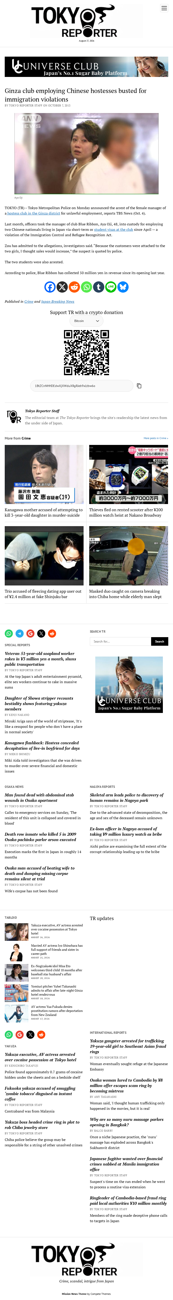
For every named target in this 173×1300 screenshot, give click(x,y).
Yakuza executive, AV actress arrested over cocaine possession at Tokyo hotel (57, 929)
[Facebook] (50, 287)
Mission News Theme (74, 1293)
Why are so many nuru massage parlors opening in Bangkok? (127, 1122)
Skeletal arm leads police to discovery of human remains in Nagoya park (126, 797)
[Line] (110, 287)
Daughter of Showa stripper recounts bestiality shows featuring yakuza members (39, 703)
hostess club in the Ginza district (33, 213)
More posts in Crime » (156, 438)
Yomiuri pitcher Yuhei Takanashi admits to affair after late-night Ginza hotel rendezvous (57, 990)
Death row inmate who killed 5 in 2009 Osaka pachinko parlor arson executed (40, 836)
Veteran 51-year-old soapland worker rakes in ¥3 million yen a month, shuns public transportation (40, 659)
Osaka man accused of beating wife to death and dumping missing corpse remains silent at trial (40, 873)
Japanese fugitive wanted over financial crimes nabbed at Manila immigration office (126, 1164)
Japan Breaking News (57, 301)
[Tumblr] (98, 287)
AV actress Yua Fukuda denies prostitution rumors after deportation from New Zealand (57, 1011)
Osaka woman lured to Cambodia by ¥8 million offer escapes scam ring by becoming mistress (126, 1085)
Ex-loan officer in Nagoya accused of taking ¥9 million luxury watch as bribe (126, 831)
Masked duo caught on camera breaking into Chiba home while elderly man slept (125, 593)
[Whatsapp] (86, 287)
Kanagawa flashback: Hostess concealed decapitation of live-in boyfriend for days (42, 745)
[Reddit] (74, 287)
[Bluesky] (123, 287)
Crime (28, 301)
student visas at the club (113, 229)
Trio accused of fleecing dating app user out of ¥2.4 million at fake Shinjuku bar (43, 593)
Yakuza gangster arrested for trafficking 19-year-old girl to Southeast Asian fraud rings (128, 1046)
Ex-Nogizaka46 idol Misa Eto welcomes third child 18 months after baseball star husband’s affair (56, 970)
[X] (62, 287)
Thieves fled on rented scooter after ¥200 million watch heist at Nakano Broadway (126, 512)
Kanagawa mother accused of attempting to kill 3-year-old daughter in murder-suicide (44, 512)
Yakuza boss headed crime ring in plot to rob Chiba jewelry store (42, 1124)
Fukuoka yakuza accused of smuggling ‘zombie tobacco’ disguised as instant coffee (40, 1093)
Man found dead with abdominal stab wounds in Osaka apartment (39, 797)
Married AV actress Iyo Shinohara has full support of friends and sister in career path (57, 950)
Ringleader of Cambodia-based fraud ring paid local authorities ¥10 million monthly (128, 1200)
